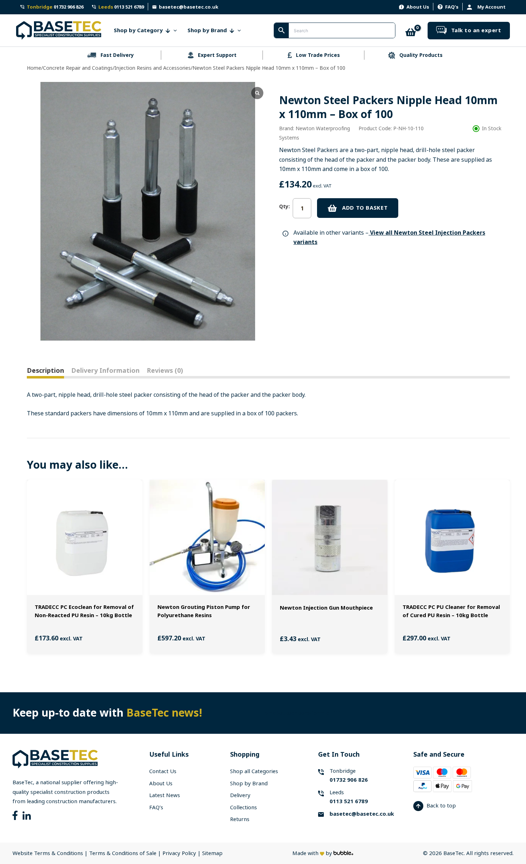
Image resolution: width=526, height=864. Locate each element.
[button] (173, 30)
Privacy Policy (180, 853)
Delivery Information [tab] (105, 370)
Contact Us (162, 771)
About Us (417, 7)
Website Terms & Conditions (48, 853)
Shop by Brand (249, 783)
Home (34, 68)
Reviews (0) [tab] (165, 370)
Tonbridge (349, 775)
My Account (491, 7)
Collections (243, 807)
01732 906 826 (55, 7)
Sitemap (212, 853)
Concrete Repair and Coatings (78, 68)
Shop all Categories (254, 771)
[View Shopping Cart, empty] (411, 30)
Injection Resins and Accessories (153, 68)
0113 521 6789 (121, 7)
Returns (239, 819)
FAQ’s (451, 7)
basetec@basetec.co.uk (188, 7)
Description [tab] (45, 370)
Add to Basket (365, 208)
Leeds (349, 797)
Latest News (164, 795)
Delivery (240, 795)
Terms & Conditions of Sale (122, 853)
